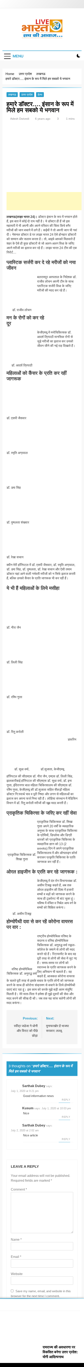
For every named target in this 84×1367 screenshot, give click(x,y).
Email (16, 1256)
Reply (66, 1099)
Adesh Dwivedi (19, 118)
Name (16, 1239)
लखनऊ (12, 94)
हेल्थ (40, 94)
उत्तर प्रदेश (27, 94)
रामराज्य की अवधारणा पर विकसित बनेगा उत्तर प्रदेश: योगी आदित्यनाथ (60, 1352)
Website (17, 1274)
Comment (19, 1189)
